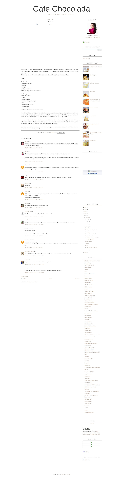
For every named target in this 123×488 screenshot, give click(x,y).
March (87, 224)
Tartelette (87, 389)
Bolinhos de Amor (88, 278)
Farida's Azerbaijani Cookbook (91, 304)
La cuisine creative (88, 324)
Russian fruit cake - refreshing (91, 247)
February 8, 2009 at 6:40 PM (34, 161)
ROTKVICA (87, 378)
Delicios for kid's (88, 297)
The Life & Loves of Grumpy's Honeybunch (91, 396)
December (88, 217)
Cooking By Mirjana (89, 291)
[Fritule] (50, 45)
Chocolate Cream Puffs (94, 124)
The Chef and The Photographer (92, 391)
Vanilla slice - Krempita (94, 83)
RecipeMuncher (88, 374)
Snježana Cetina (28, 239)
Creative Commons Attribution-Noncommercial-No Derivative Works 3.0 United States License (91, 433)
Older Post (77, 278)
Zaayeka (86, 410)
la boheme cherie (88, 321)
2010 (85, 213)
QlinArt (86, 369)
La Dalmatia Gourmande (90, 326)
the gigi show (87, 393)
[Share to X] (61, 133)
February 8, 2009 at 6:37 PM (34, 147)
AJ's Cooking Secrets (89, 265)
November (88, 219)
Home (50, 278)
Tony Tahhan (87, 405)
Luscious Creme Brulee (90, 235)
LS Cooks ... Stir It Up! (90, 337)
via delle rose (87, 408)
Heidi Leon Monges (29, 251)
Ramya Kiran (28, 211)
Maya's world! (88, 341)
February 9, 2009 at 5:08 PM (34, 236)
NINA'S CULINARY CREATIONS (92, 352)
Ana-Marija (27, 219)
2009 (85, 215)
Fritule (86, 245)
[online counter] (86, 459)
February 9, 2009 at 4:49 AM (34, 199)
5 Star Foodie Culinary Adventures (92, 260)
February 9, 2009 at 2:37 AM (34, 187)
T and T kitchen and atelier (90, 387)
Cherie (26, 165)
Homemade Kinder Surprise (90, 233)
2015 (85, 207)
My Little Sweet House (89, 350)
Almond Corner (88, 267)
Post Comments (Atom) (32, 282)
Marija (26, 141)
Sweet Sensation (88, 382)
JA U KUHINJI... (88, 313)
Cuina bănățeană (88, 293)
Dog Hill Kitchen (88, 300)
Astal (86, 271)
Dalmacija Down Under (90, 295)
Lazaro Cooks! (88, 330)
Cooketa (86, 289)
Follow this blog (92, 173)
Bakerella (87, 276)
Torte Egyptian (92, 115)
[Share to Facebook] (62, 133)
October (87, 221)
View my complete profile (92, 37)
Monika (26, 183)
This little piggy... (93, 75)
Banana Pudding (93, 140)
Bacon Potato (92, 91)
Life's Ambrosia (88, 332)
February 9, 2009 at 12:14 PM (34, 224)
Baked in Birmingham (89, 274)
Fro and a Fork (88, 306)
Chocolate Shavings (89, 284)
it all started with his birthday (91, 311)
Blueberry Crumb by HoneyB (91, 229)
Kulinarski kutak (88, 317)
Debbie (26, 259)
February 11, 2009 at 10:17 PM (34, 272)
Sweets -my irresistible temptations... (92, 384)
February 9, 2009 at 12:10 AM (34, 179)
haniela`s (86, 308)
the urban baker (88, 401)
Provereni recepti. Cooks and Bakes (92, 367)
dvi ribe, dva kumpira (89, 302)
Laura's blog (87, 328)
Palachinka (87, 361)
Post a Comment (24, 276)
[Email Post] (55, 132)
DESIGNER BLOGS (65, 474)
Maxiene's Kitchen (88, 339)
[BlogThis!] (59, 133)
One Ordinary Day (89, 358)
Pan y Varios (87, 363)
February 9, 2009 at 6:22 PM (34, 247)
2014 (85, 209)
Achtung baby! (88, 263)
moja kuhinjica (88, 345)
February (87, 226)
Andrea (26, 191)
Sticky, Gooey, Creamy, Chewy (91, 380)
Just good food (88, 315)
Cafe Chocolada (61, 8)
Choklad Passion (88, 287)
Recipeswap (87, 376)
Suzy (26, 175)
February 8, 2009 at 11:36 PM (34, 171)
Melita (45, 132)
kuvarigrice (87, 319)
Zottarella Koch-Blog (89, 412)
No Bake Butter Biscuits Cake (96, 66)
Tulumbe (87, 243)
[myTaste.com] (86, 42)
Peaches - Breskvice (94, 107)
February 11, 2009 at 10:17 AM (34, 264)
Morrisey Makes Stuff (89, 348)
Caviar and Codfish (89, 280)
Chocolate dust (88, 282)
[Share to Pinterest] (64, 133)
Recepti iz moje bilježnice (90, 371)
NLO (86, 354)
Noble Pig (87, 356)
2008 (85, 252)
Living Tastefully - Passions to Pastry (92, 334)
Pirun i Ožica (87, 365)
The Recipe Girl (88, 399)
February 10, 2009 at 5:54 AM (34, 256)
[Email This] (57, 133)
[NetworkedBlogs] (92, 171)
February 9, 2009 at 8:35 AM (34, 207)
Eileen (26, 203)
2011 (85, 211)
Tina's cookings (88, 403)
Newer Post (23, 278)
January (87, 250)
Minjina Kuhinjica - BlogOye (91, 343)
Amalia (86, 269)
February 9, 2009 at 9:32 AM (34, 216)
